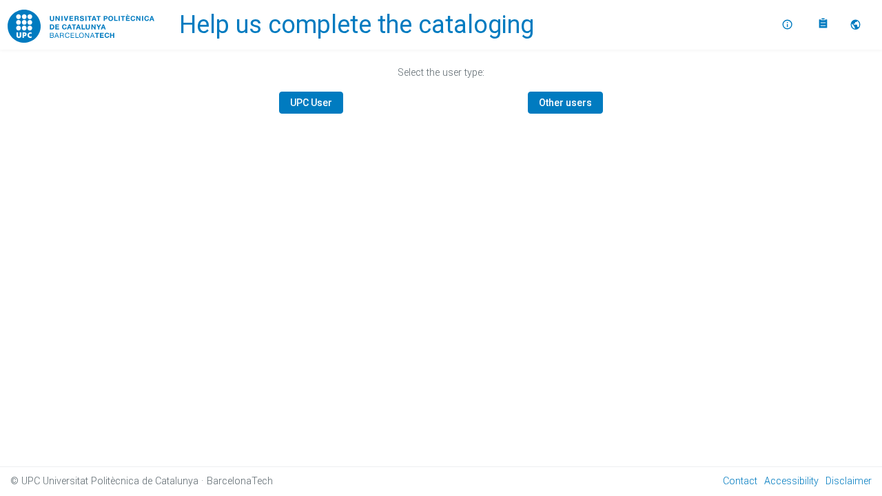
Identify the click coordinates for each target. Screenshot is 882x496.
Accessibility (791, 481)
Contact (740, 481)
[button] (857, 24)
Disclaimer (848, 481)
